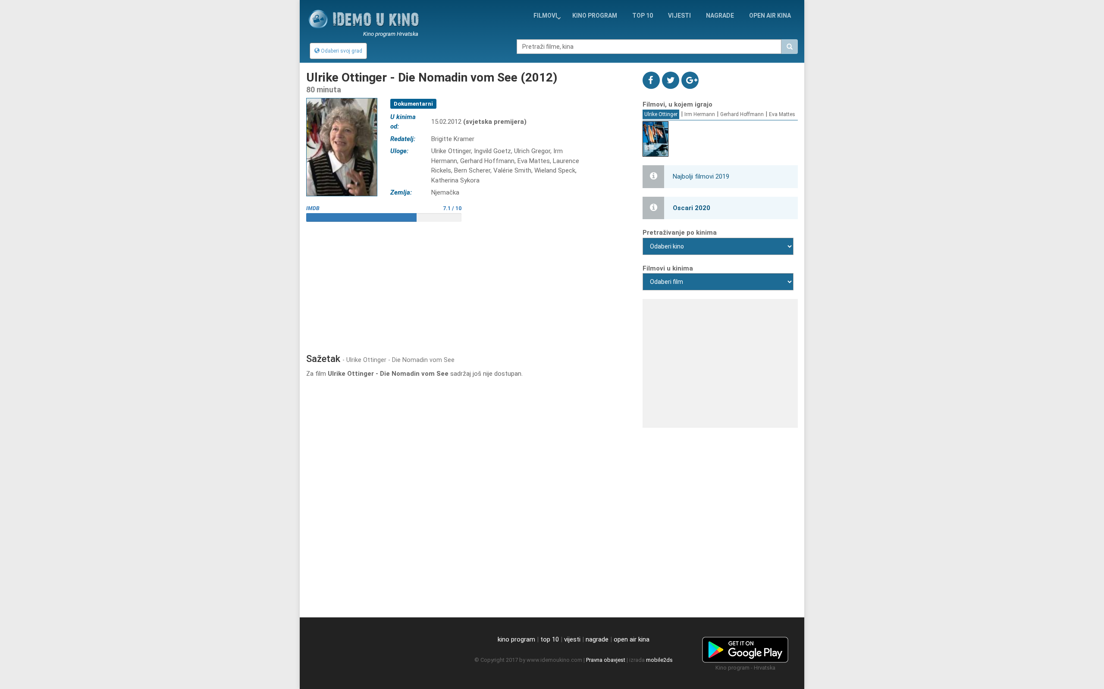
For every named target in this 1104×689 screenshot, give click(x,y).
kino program (594, 15)
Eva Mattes (782, 114)
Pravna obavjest (605, 660)
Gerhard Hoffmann (742, 114)
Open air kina (770, 15)
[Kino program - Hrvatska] (745, 648)
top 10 (549, 639)
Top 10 (642, 15)
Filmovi (545, 15)
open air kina (631, 639)
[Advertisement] (468, 284)
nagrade (720, 15)
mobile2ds (659, 660)
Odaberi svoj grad (341, 51)
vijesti (679, 15)
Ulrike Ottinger (660, 114)
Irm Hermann (699, 114)
